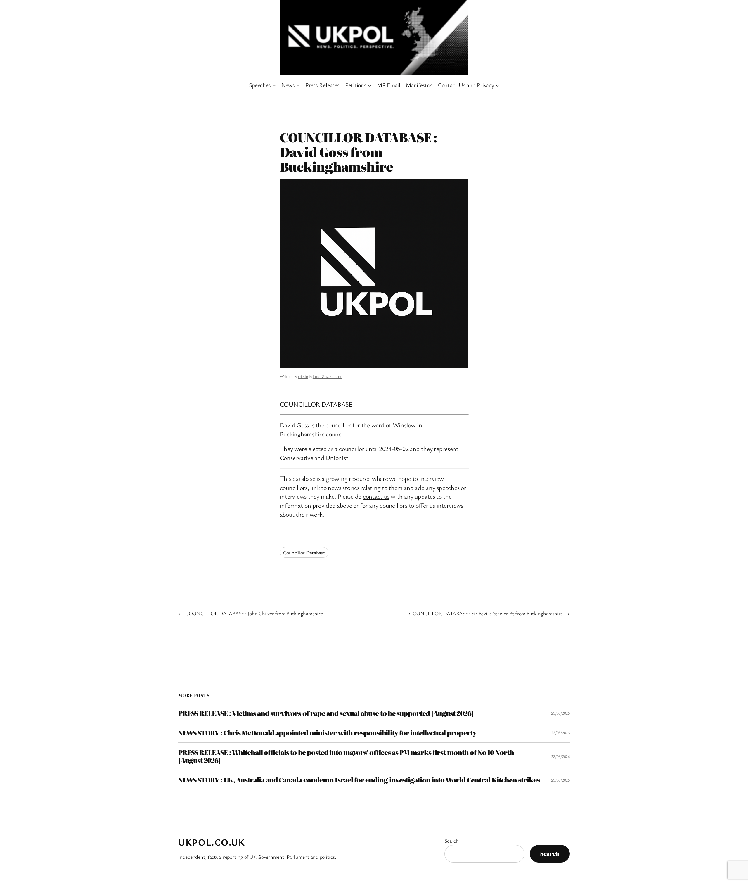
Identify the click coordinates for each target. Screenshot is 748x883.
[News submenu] (298, 85)
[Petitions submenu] (369, 85)
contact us (376, 496)
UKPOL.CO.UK (211, 842)
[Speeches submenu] (274, 85)
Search (451, 840)
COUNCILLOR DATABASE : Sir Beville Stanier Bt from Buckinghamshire (486, 613)
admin (303, 376)
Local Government (327, 376)
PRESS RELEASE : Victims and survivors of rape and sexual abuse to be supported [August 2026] (326, 713)
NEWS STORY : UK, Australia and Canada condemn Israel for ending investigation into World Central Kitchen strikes (359, 780)
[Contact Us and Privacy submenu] (497, 85)
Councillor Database (304, 552)
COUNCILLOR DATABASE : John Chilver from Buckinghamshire (254, 613)
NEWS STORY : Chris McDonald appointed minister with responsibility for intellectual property (327, 733)
